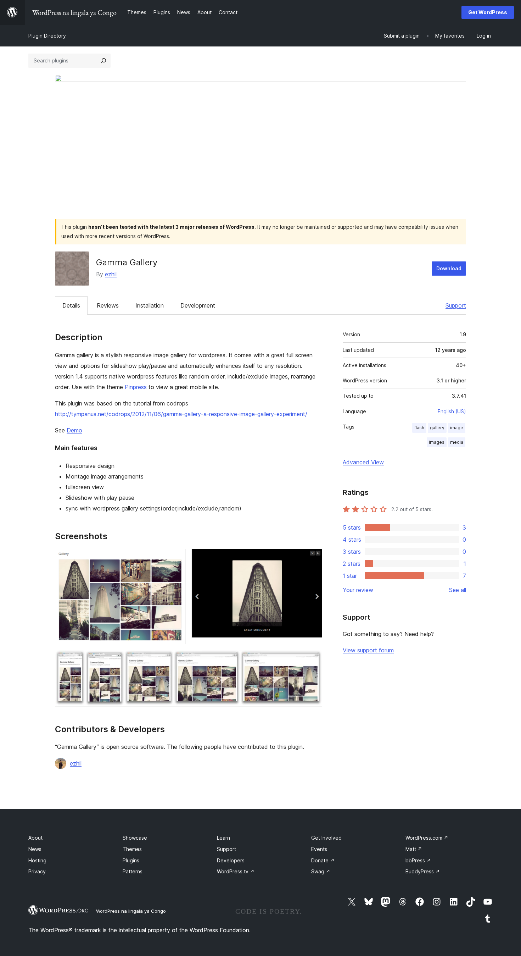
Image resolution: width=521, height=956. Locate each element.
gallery (437, 427)
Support (456, 305)
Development (197, 305)
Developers (231, 860)
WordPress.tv (235, 871)
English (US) (452, 411)
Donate (323, 860)
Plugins (131, 860)
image (456, 427)
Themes (132, 849)
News (34, 849)
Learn (223, 838)
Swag (320, 871)
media (456, 442)
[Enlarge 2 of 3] (312, 558)
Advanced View (363, 462)
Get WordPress (487, 12)
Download (448, 268)
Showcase (135, 838)
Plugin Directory (47, 36)
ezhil (111, 274)
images (436, 442)
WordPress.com (426, 838)
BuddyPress (422, 871)
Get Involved (326, 838)
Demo (74, 430)
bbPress (418, 860)
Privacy (37, 871)
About (35, 838)
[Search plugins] (103, 61)
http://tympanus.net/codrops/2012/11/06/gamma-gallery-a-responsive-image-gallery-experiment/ (181, 414)
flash (419, 427)
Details (71, 305)
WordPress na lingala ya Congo (131, 911)
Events (319, 849)
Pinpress (136, 387)
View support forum (368, 650)
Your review (358, 589)
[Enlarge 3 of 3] (312, 659)
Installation (149, 305)
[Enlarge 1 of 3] (176, 558)
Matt (413, 849)
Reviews (108, 305)
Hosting (37, 860)
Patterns (132, 871)
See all (457, 589)
